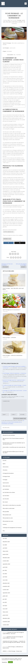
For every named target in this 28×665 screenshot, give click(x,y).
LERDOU (4, 651)
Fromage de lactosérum (8, 473)
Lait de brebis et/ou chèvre (9, 492)
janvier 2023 (5, 554)
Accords (4, 460)
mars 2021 (5, 608)
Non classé (5, 502)
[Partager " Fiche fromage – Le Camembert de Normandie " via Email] (18, 254)
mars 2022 (5, 580)
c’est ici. (23, 240)
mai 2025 (5, 538)
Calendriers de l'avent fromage (10, 641)
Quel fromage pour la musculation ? (11, 309)
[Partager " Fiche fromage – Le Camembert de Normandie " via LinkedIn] (15, 254)
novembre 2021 (6, 586)
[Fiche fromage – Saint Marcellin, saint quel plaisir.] (14, 280)
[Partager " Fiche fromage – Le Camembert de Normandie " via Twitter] (12, 254)
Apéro (4, 463)
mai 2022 (5, 573)
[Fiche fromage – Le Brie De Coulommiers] (14, 347)
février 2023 (5, 551)
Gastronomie (6, 482)
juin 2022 (5, 570)
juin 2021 (5, 599)
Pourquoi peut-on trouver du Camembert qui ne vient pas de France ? (14, 443)
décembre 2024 (6, 541)
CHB (9, 20)
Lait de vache (6, 498)
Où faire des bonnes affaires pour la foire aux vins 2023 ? (13, 452)
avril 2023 (5, 548)
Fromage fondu (6, 476)
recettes (5, 524)
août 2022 (5, 567)
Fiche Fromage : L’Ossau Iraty (15, 651)
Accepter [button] (10, 662)
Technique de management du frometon (12, 527)
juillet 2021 (5, 596)
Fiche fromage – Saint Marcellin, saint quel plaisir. (13, 289)
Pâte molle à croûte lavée (8, 508)
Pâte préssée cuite (7, 514)
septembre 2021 (6, 592)
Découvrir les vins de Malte (9, 435)
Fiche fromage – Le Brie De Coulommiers (12, 355)
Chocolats (5, 470)
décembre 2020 (6, 618)
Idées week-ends (6, 486)
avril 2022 (5, 576)
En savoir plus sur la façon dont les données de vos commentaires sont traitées (12, 422)
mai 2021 (5, 602)
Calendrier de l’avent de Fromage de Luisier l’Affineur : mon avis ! (13, 633)
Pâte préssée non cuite (8, 521)
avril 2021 (5, 605)
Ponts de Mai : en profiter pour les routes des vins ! (14, 448)
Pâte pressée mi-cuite (8, 518)
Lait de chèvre (6, 495)
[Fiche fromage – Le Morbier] (14, 324)
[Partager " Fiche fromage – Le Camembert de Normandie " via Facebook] (10, 254)
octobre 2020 (6, 624)
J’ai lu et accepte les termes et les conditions (13, 235)
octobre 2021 (6, 589)
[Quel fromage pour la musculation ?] (14, 300)
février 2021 (5, 612)
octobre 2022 (6, 560)
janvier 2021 (5, 615)
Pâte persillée (6, 511)
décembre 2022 (6, 557)
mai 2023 (5, 544)
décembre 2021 (6, 583)
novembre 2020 (6, 621)
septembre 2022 (6, 564)
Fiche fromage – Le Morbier (9, 337)
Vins (4, 530)
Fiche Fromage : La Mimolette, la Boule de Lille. (13, 647)
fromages (19, 20)
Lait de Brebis (6, 489)
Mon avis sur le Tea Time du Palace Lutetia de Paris (13, 439)
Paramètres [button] (4, 662)
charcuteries (5, 466)
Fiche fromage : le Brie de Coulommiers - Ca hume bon (14, 373)
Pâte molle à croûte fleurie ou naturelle (14, 21)
